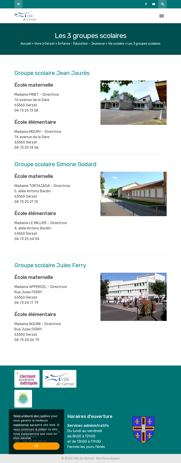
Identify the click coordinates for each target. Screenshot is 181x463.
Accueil (26, 44)
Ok (36, 446)
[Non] (58, 432)
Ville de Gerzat (25, 16)
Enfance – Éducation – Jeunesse (81, 44)
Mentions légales (108, 458)
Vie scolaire (116, 44)
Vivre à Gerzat (44, 44)
